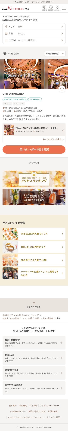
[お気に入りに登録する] (62, 88)
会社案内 (13, 405)
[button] (34, 343)
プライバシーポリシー (49, 405)
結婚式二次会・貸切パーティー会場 (17, 318)
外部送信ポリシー (18, 411)
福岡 (37, 318)
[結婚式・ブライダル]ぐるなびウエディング (21, 315)
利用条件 (33, 405)
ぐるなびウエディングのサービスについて (26, 417)
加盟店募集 (53, 411)
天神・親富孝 (48, 318)
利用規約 (23, 405)
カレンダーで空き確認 (36, 149)
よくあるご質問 (53, 417)
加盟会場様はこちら (36, 411)
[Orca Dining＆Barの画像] (34, 74)
